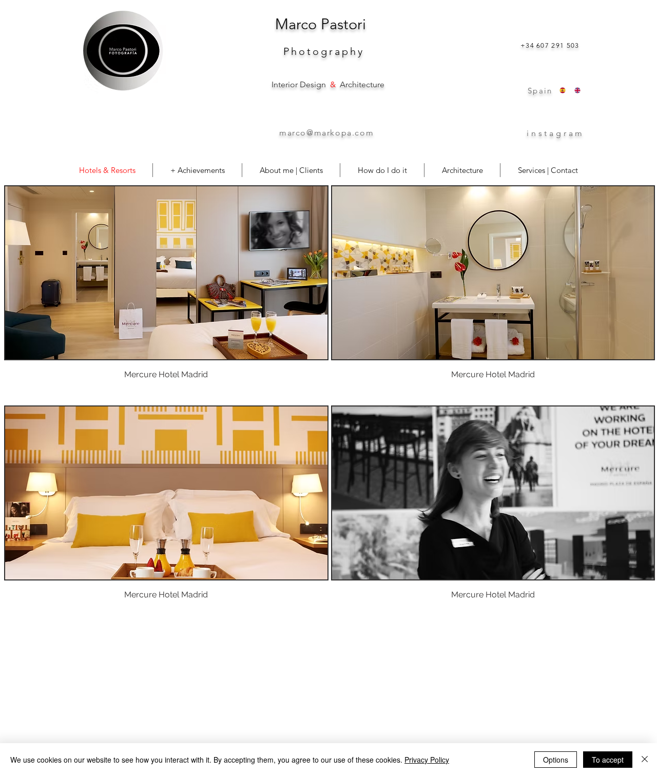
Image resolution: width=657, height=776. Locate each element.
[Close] (645, 759)
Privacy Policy (426, 759)
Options (555, 759)
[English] (574, 90)
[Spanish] (559, 90)
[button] (166, 294)
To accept (608, 759)
